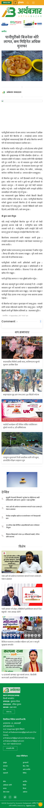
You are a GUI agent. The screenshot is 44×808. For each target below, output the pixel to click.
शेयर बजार (6, 792)
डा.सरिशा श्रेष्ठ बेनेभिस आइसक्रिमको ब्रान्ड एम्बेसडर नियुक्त (23, 526)
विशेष (22, 546)
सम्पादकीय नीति (10, 748)
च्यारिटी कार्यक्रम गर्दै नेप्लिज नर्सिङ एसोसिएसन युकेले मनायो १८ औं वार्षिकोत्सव (20, 426)
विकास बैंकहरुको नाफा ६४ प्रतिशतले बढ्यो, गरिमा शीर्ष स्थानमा (22, 535)
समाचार (5, 766)
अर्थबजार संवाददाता (14, 92)
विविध (24, 773)
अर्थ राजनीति (26, 769)
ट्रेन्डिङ (5, 492)
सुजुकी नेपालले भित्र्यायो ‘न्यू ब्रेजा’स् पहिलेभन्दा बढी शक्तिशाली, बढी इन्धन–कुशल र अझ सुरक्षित (23, 498)
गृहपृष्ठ (5, 762)
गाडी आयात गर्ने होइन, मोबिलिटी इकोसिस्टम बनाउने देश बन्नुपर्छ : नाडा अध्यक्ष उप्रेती (22, 610)
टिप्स (4, 769)
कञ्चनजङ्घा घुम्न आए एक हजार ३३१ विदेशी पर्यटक (21, 394)
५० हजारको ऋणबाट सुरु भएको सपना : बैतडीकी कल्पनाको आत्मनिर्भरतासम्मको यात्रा (19, 676)
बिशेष (24, 785)
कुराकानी (25, 762)
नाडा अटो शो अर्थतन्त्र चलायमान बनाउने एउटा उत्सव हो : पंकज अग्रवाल (24, 508)
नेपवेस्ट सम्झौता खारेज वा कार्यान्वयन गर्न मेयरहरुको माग (23, 517)
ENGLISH (6, 2)
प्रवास (4, 788)
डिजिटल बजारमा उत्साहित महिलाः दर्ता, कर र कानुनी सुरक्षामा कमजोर (20, 643)
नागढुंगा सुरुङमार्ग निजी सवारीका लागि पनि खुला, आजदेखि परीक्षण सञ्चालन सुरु (21, 459)
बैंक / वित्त (26, 766)
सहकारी (5, 773)
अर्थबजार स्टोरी (7, 785)
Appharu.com (30, 805)
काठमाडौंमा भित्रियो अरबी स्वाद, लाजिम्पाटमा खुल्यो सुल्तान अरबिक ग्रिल (21, 363)
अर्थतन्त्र (25, 792)
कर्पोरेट (25, 781)
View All (9, 712)
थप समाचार (22, 332)
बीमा (4, 781)
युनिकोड (21, 2)
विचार (24, 788)
